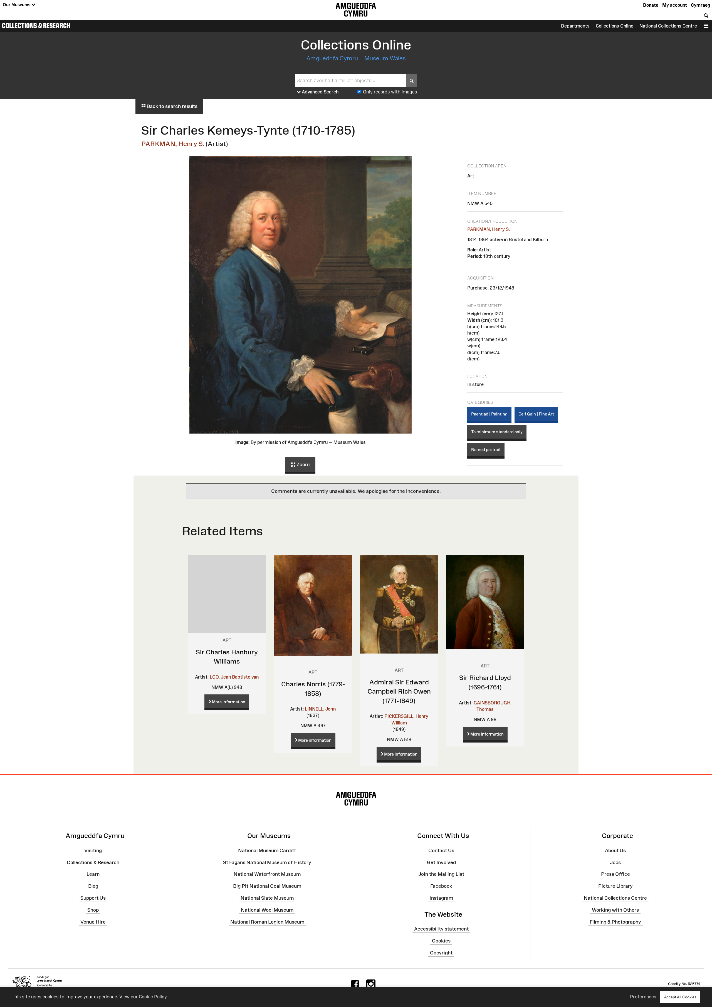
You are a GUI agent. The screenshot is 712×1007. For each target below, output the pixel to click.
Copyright (441, 953)
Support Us (93, 898)
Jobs (615, 862)
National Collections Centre (668, 25)
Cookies (441, 941)
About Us (615, 850)
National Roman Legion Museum (267, 921)
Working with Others (615, 910)
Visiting (93, 850)
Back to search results (171, 106)
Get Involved (441, 862)
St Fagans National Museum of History (267, 862)
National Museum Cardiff (267, 850)
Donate (650, 5)
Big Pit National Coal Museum (267, 886)
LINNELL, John (320, 708)
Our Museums (17, 4)
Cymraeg (700, 5)
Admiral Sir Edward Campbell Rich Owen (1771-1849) (399, 691)
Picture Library (615, 886)
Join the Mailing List (441, 874)
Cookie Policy (153, 996)
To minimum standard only (497, 431)
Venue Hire (93, 921)
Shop (93, 910)
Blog (93, 886)
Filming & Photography (615, 921)
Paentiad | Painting (489, 414)
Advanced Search (320, 91)
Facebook (441, 886)
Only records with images (390, 91)
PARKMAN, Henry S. (172, 143)
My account (674, 5)
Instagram (441, 898)
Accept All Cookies (680, 997)
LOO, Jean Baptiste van (234, 676)
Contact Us (441, 850)
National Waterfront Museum (267, 874)
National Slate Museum (267, 898)
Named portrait (486, 449)
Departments (575, 25)
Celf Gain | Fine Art (536, 414)
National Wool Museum (267, 910)
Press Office (615, 874)
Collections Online (614, 25)
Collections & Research (36, 25)
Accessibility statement (441, 929)
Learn (93, 874)
